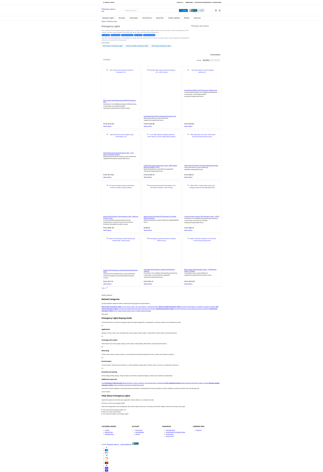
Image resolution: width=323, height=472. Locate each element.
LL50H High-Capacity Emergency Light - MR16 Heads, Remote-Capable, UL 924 (160, 166)
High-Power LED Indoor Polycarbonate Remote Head (201, 165)
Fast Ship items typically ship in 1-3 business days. (208, 2)
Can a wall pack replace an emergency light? (116, 414)
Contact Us (180, 2)
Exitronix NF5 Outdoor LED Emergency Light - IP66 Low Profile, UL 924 (120, 217)
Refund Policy (109, 432)
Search (185, 10)
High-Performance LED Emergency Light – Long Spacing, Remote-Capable (118, 153)
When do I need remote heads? (112, 412)
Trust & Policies (215, 54)
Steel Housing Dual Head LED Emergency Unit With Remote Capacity (160, 217)
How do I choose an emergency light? (114, 403)
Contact (107, 430)
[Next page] (107, 288)
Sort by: (199, 60)
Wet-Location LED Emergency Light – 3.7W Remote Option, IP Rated (200, 270)
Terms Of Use (170, 436)
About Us (199, 430)
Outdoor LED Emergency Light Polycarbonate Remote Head (120, 271)
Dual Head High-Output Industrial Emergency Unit (160, 116)
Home (103, 21)
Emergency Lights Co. (113, 444)
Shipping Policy (109, 434)
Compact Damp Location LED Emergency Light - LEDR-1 (201, 216)
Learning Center (170, 430)
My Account (138, 430)
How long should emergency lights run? (114, 410)
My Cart (137, 434)
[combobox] (156, 10)
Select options (107, 126)
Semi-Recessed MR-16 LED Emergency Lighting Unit (200, 90)
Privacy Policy (170, 434)
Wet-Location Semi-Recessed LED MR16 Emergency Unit (119, 101)
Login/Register (139, 432)
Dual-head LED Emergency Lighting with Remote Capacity (159, 270)
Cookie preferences (125, 444)
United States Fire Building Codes (175, 432)
